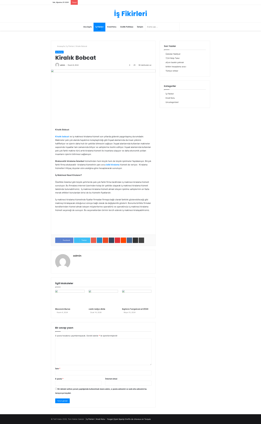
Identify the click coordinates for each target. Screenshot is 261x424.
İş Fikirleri (99, 27)
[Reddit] (123, 240)
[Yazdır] (141, 240)
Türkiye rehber (172, 71)
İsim (57, 368)
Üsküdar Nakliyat (173, 54)
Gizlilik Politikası (126, 27)
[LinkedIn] (99, 240)
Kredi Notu (111, 27)
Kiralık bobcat (62, 136)
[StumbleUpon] (105, 240)
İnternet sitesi (111, 379)
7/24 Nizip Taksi (172, 58)
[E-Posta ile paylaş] (135, 240)
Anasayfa (61, 46)
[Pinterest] (117, 240)
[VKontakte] (129, 240)
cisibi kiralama (112, 164)
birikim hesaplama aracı (176, 67)
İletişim (140, 27)
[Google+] (93, 240)
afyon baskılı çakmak (175, 62)
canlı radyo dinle (97, 309)
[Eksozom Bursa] (70, 298)
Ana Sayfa (87, 27)
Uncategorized (172, 102)
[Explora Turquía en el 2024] (136, 298)
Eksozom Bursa (62, 309)
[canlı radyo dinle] (103, 298)
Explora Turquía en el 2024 (135, 309)
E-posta (59, 379)
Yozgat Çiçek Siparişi (116, 419)
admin (62, 65)
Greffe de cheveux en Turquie (138, 419)
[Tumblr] (111, 240)
